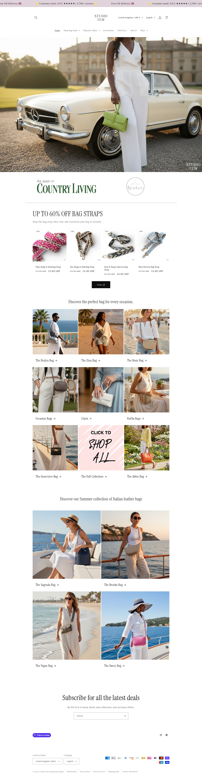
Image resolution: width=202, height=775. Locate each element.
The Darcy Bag (112, 666)
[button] (36, 17)
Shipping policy (113, 772)
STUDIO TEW (44, 772)
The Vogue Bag (44, 666)
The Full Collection (92, 477)
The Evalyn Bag (45, 361)
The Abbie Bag (135, 477)
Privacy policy (85, 772)
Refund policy (72, 772)
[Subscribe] (125, 715)
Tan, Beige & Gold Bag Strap (82, 267)
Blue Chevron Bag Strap (149, 267)
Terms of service (99, 772)
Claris (84, 419)
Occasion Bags (44, 419)
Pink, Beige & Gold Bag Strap (48, 267)
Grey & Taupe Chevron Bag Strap (116, 268)
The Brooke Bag (113, 585)
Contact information (129, 772)
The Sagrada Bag (46, 585)
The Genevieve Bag (47, 477)
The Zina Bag (89, 361)
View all (101, 284)
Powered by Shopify (56, 772)
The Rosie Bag (135, 361)
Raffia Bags (134, 419)
